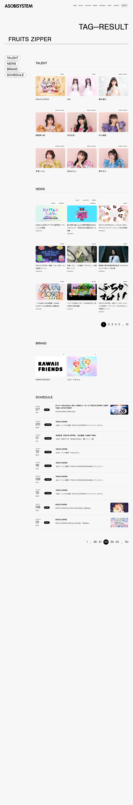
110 (126, 542)
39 (112, 542)
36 (95, 542)
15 (127, 324)
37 (100, 542)
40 (117, 542)
